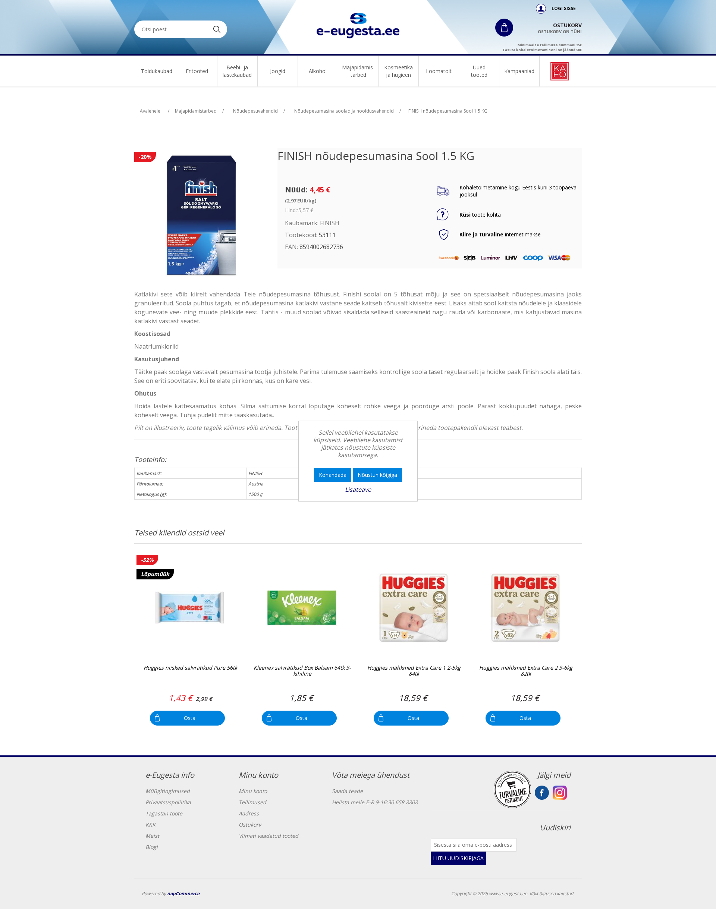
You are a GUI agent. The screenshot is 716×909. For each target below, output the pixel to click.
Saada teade (347, 791)
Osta (189, 717)
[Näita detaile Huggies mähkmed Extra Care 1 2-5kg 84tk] (413, 608)
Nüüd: (296, 190)
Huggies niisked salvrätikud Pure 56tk (190, 668)
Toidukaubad (156, 71)
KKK (150, 824)
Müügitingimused (167, 791)
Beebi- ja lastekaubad (237, 71)
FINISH (329, 223)
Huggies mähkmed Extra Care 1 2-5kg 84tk (414, 671)
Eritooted (197, 71)
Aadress (249, 813)
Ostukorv (250, 824)
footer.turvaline (512, 789)
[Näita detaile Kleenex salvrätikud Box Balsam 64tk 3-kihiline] (301, 608)
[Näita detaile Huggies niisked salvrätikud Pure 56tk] (189, 608)
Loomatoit (439, 71)
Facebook (542, 793)
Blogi (151, 846)
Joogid (277, 71)
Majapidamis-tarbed (358, 71)
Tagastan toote (163, 813)
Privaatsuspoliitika (168, 802)
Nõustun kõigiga (377, 474)
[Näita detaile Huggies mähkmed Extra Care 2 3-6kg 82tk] (525, 608)
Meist (152, 835)
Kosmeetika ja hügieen (398, 71)
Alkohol (318, 71)
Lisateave (358, 489)
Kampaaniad (519, 71)
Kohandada (332, 474)
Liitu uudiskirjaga (458, 858)
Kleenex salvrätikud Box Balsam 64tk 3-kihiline (302, 671)
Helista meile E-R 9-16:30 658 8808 (375, 802)
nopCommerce (183, 893)
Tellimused (252, 802)
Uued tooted (479, 71)
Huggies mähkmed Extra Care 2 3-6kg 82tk (525, 671)
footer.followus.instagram (560, 793)
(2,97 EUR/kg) (300, 200)
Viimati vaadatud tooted (268, 835)
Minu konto (253, 791)
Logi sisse (563, 8)
